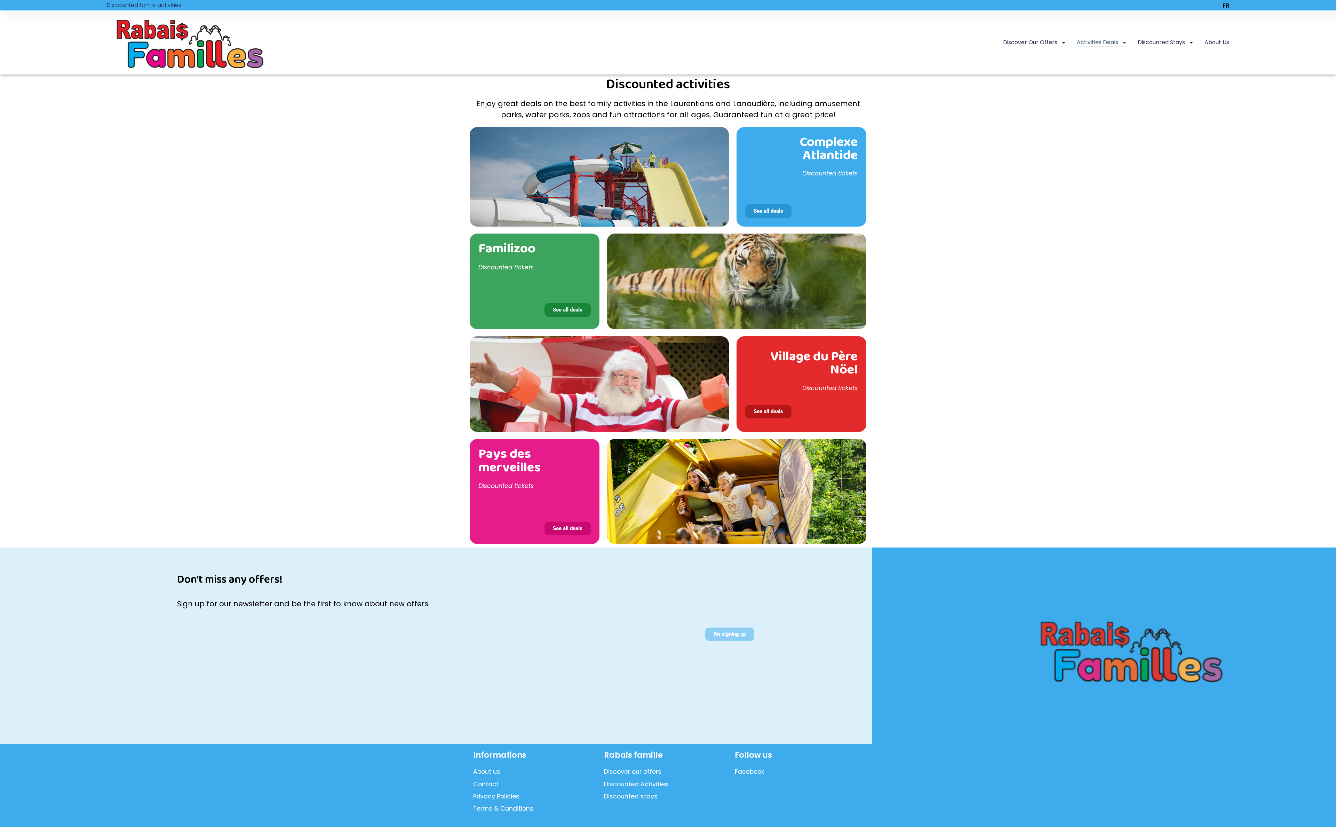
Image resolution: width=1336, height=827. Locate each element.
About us (1216, 42)
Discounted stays (1161, 42)
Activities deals (1097, 42)
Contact (486, 784)
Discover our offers (1030, 42)
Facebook (749, 771)
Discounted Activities (636, 784)
